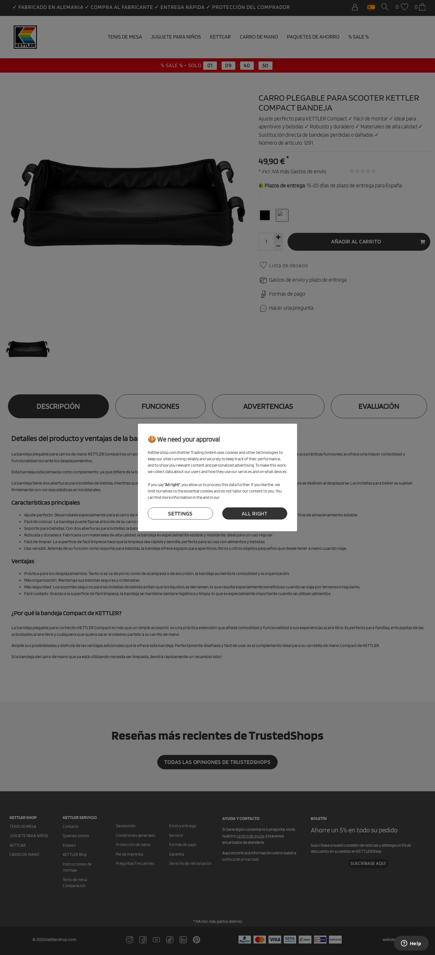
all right (254, 513)
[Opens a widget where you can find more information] (411, 944)
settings (180, 513)
